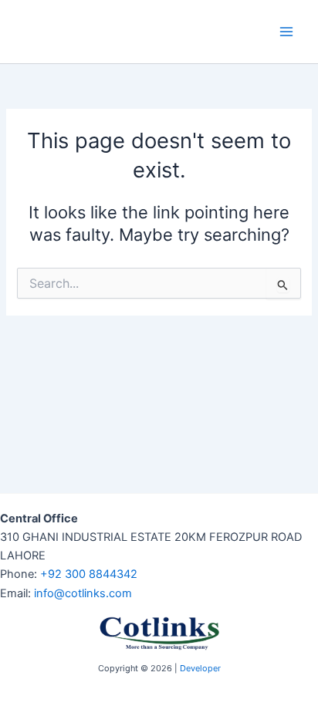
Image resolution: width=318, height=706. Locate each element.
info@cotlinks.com (83, 593)
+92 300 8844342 (88, 574)
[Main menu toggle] (286, 31)
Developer (200, 668)
